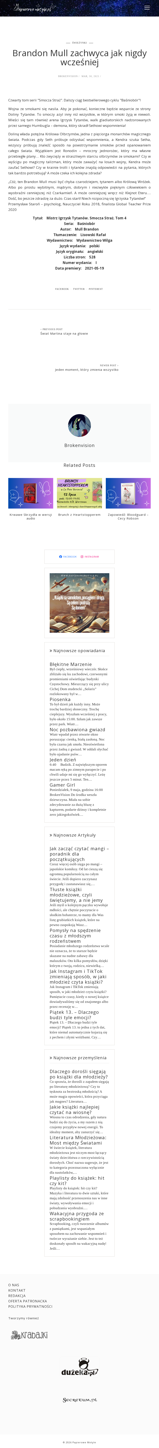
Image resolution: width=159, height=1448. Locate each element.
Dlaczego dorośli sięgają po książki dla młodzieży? (79, 1074)
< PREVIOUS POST (51, 329)
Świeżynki (79, 43)
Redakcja (17, 1295)
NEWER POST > (109, 365)
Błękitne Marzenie (71, 664)
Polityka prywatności (30, 1306)
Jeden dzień (63, 759)
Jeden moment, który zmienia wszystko (87, 369)
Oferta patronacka (27, 1301)
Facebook (62, 289)
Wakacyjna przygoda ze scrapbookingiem (77, 1216)
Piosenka (60, 699)
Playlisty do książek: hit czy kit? (77, 1180)
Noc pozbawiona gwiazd (77, 729)
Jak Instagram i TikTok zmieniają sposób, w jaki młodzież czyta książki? (78, 976)
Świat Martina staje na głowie (64, 333)
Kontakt (17, 1290)
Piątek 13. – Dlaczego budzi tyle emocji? (74, 1014)
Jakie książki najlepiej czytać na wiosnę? (75, 1109)
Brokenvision (68, 76)
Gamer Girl (62, 785)
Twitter (79, 289)
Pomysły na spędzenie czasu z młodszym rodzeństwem (75, 935)
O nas (13, 1285)
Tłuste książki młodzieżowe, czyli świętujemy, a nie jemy (76, 894)
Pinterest (96, 289)
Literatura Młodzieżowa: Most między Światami (78, 1140)
